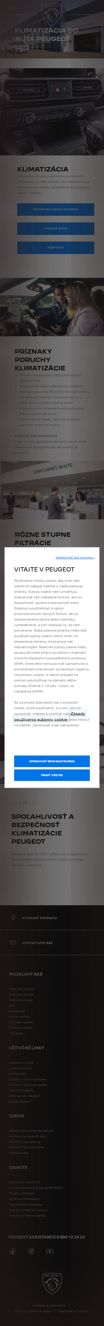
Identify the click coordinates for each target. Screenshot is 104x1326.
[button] (75, 557)
